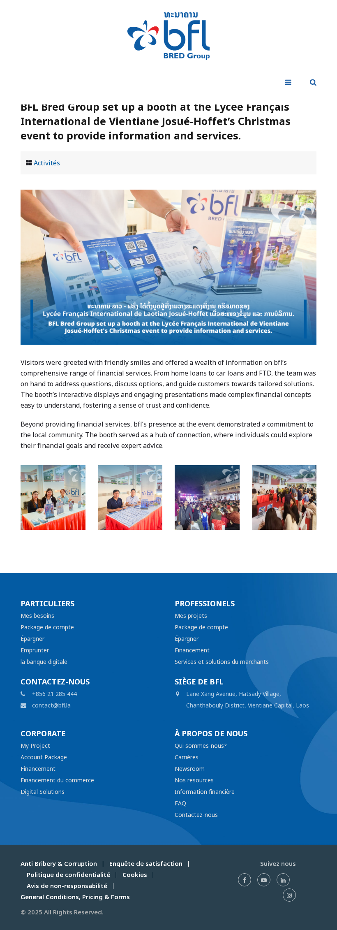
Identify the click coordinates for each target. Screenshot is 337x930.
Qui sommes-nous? (201, 745)
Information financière (205, 791)
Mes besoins (37, 615)
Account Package (44, 757)
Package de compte (47, 627)
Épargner (32, 638)
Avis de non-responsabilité (67, 886)
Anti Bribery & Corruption (59, 863)
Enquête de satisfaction (145, 863)
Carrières (187, 757)
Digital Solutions (43, 791)
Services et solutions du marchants (222, 661)
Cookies (134, 875)
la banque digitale (44, 661)
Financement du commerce (57, 780)
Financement (192, 650)
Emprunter (35, 650)
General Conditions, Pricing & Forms (75, 897)
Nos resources (194, 780)
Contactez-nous (196, 814)
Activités (47, 163)
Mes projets (191, 615)
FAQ (180, 803)
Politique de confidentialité (68, 875)
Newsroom (190, 768)
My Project (35, 745)
